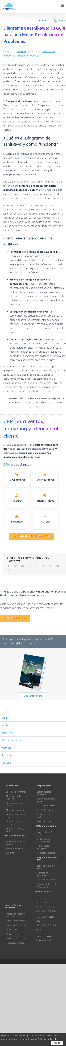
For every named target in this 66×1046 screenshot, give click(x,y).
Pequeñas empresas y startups (15, 842)
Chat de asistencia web (46, 879)
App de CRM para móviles (44, 815)
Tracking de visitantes (46, 852)
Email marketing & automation (45, 833)
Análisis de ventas (44, 821)
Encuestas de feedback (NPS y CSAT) (46, 885)
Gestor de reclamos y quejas (46, 867)
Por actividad (11, 785)
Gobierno (10, 852)
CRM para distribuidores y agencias (16, 797)
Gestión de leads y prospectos (44, 793)
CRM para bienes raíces (16, 810)
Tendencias (8, 755)
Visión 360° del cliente (15, 920)
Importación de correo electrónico (15, 915)
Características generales (13, 906)
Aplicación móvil (43, 891)
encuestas (49, 51)
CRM (4, 717)
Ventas (6, 725)
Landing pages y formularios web (43, 840)
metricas (10, 55)
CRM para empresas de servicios (16, 822)
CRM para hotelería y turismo (15, 829)
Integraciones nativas (15, 943)
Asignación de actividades (42, 874)
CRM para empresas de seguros (16, 804)
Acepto (57, 1043)
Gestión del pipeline (45, 810)
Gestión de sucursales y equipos (47, 800)
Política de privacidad (48, 1039)
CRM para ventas (44, 785)
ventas (35, 55)
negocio (23, 55)
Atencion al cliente (12, 740)
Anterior (45, 20)
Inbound (6, 762)
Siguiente (59, 20)
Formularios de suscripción (43, 847)
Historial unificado (13, 929)
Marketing (7, 732)
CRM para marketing (45, 826)
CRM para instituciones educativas (15, 815)
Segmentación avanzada (16, 925)
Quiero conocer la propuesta (31, 536)
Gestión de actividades (46, 805)
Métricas (21, 51)
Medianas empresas (14, 848)
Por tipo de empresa (15, 835)
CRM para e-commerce (16, 791)
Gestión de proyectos (15, 934)
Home (5, 710)
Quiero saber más (15, 618)
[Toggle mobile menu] (62, 5)
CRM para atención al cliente (46, 858)
